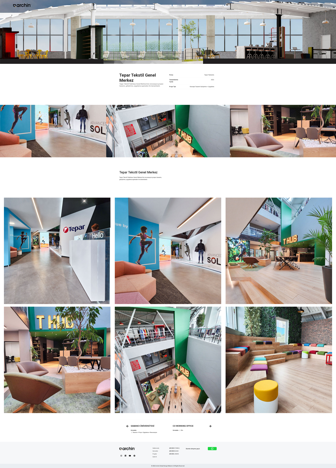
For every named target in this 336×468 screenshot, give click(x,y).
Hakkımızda (156, 448)
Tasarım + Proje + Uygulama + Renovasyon (145, 432)
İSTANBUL (174, 448)
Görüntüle (133, 430)
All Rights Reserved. (179, 466)
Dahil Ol (155, 457)
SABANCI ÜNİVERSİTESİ (142, 426)
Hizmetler (155, 451)
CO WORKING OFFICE (183, 426)
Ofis (182, 430)
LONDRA (174, 454)
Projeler (155, 454)
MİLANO (174, 451)
